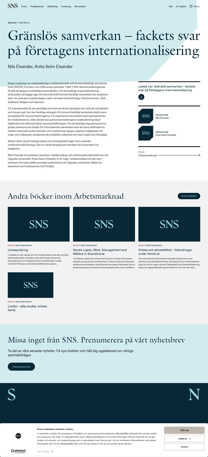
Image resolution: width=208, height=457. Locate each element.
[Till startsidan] (13, 6)
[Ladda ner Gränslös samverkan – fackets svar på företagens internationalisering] (141, 97)
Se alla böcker (189, 196)
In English (181, 6)
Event (24, 6)
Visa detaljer (43, 451)
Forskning (66, 6)
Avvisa (184, 447)
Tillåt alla (184, 430)
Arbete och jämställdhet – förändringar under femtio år (165, 251)
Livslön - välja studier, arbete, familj (27, 308)
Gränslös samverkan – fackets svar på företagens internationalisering (166, 88)
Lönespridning (18, 249)
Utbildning (52, 6)
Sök (171, 6)
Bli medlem (80, 6)
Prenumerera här (21, 366)
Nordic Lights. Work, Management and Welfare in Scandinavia (100, 251)
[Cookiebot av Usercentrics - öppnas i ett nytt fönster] (18, 451)
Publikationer (37, 6)
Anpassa (182, 438)
